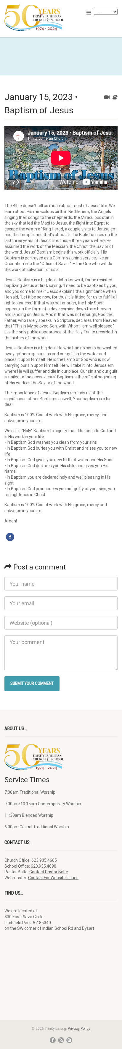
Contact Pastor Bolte (48, 871)
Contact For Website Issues (53, 877)
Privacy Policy (79, 1029)
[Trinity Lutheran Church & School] (40, 17)
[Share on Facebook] (10, 537)
